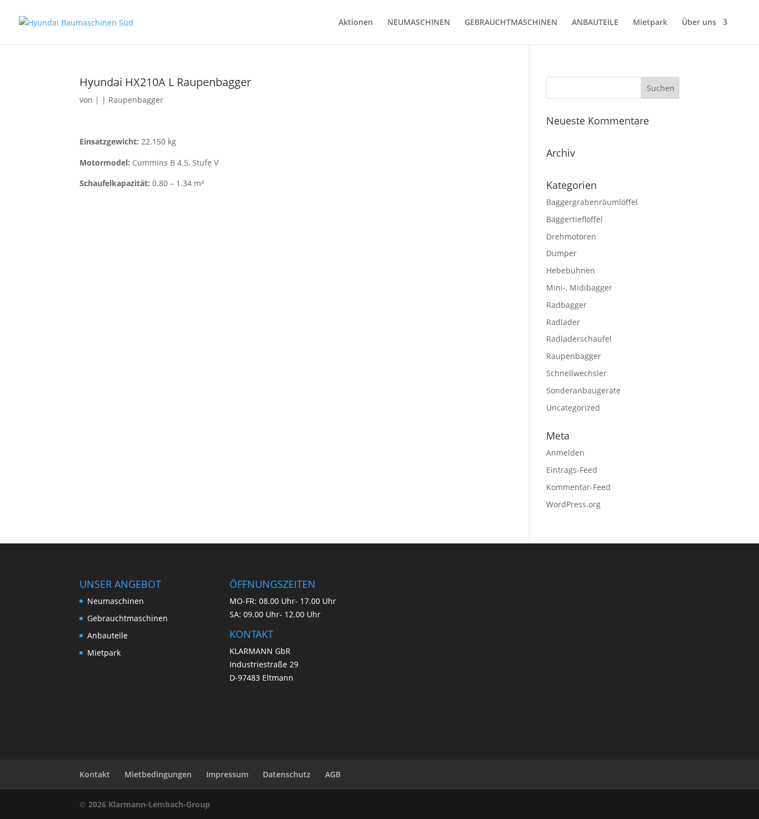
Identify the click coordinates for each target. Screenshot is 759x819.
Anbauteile (107, 635)
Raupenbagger (135, 99)
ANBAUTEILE (595, 22)
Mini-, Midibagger (579, 287)
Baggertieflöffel (574, 219)
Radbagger (566, 304)
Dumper (561, 253)
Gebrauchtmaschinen (127, 618)
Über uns (699, 22)
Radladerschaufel (579, 338)
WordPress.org (573, 504)
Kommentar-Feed (578, 487)
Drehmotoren (571, 236)
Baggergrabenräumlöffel (592, 202)
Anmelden (565, 452)
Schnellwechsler (576, 373)
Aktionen (355, 22)
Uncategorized (573, 407)
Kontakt (94, 774)
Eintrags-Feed (571, 470)
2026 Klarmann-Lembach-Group (149, 804)
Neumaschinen (115, 601)
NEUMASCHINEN (418, 22)
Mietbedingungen (158, 774)
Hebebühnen (570, 270)
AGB (333, 774)
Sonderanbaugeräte (583, 390)
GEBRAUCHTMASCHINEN (511, 22)
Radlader (563, 322)
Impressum (227, 774)
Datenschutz (287, 774)
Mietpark (650, 22)
